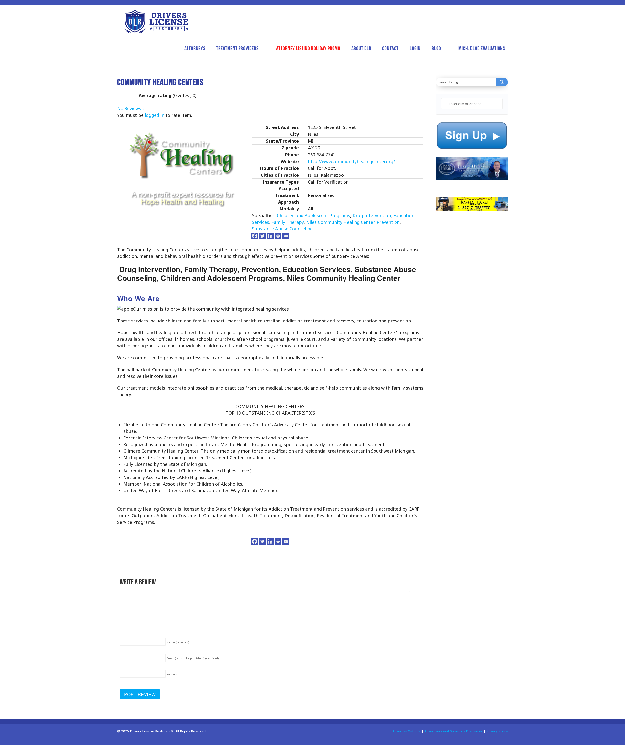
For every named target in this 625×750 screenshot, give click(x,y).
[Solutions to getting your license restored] (156, 21)
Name (178, 642)
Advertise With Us (406, 731)
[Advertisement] (472, 304)
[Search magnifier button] (502, 82)
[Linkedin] (270, 236)
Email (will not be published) (193, 658)
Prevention (388, 222)
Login (415, 48)
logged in (154, 115)
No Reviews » (131, 108)
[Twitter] (262, 236)
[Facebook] (254, 236)
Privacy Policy (497, 731)
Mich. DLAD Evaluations (481, 48)
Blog (436, 48)
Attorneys (194, 48)
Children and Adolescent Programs (313, 215)
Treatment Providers (237, 48)
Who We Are (138, 298)
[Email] (285, 236)
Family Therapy (287, 222)
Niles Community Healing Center (340, 222)
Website (172, 674)
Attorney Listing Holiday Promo (308, 48)
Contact (390, 48)
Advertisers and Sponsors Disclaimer (453, 731)
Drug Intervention (372, 215)
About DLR (361, 48)
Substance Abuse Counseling (282, 229)
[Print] (278, 236)
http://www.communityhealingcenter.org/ (351, 161)
